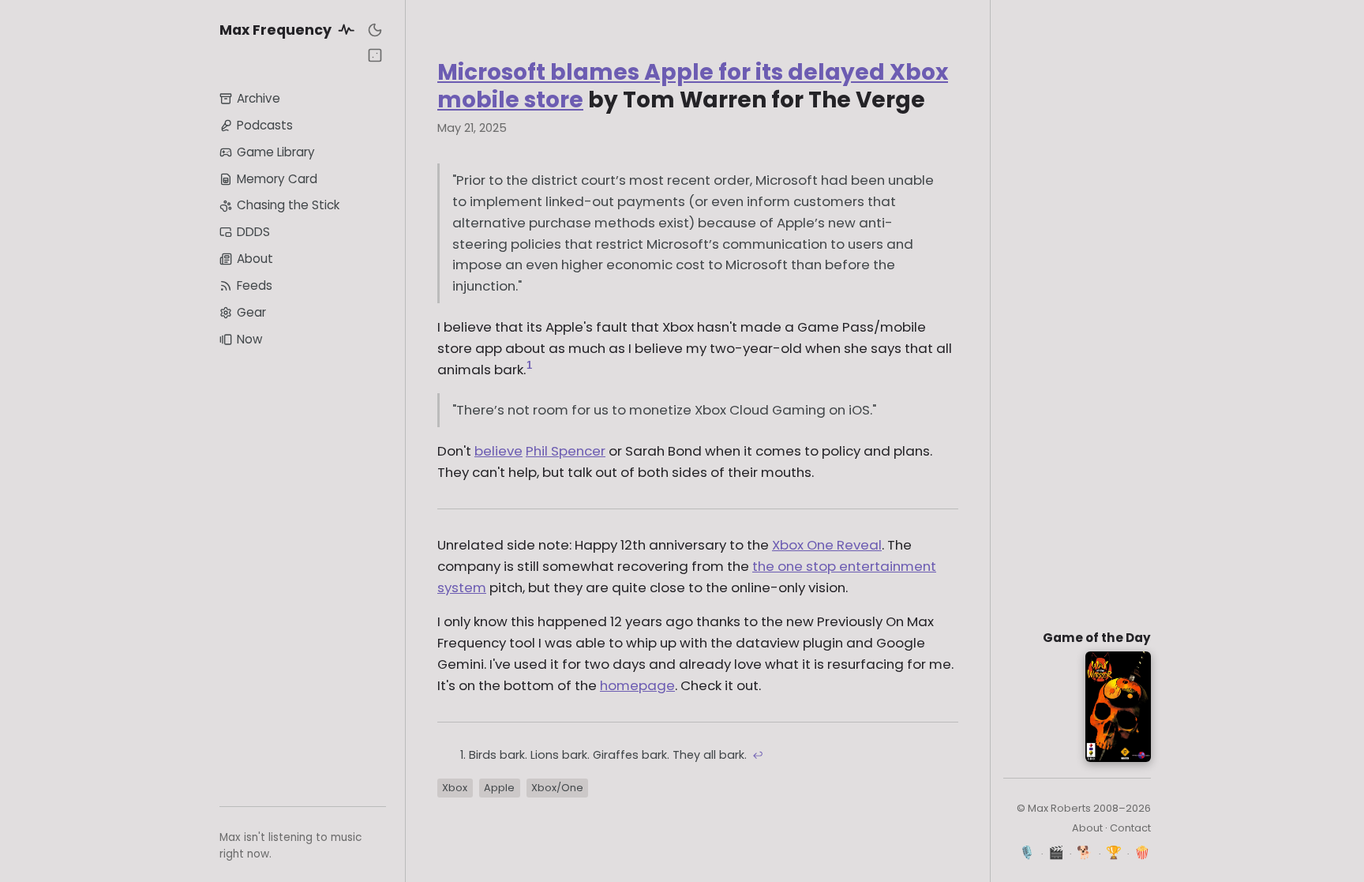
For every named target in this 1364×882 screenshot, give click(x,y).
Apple (499, 787)
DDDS (253, 231)
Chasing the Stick (288, 205)
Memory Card (277, 179)
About (255, 258)
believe (498, 450)
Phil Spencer (565, 450)
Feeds (254, 285)
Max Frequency (277, 30)
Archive (258, 98)
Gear (251, 312)
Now (249, 339)
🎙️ (1027, 852)
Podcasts (265, 125)
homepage (637, 685)
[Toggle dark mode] (375, 30)
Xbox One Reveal (827, 544)
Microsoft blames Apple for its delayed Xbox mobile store (692, 86)
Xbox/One (557, 787)
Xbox (454, 787)
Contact (1130, 828)
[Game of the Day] (375, 55)
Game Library (276, 152)
